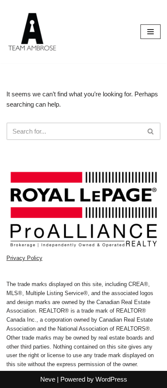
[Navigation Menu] (150, 31)
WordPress (111, 379)
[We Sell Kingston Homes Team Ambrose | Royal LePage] (32, 31)
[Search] (151, 131)
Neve (47, 379)
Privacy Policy (24, 258)
